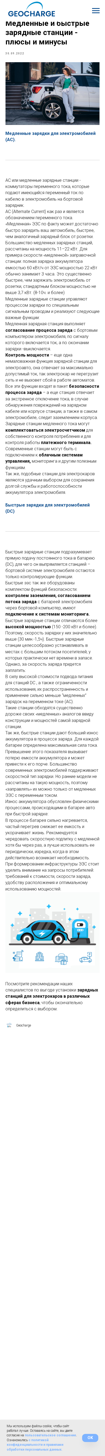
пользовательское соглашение (50, 1435)
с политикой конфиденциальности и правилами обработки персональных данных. (35, 1444)
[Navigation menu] (96, 10)
